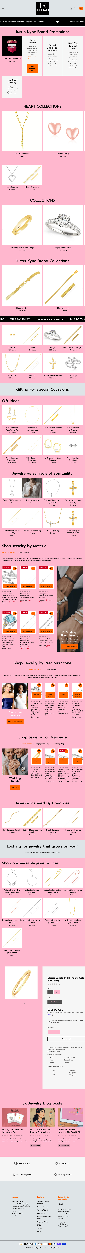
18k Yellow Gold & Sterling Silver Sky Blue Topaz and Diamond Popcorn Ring (8, 642)
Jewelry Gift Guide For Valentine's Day (12, 1131)
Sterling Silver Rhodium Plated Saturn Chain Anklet (27, 596)
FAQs (39, 1225)
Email (61, 1204)
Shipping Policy (42, 1222)
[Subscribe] (70, 1204)
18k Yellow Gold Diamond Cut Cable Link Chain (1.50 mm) (50, 707)
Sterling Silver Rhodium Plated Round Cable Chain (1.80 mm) (27, 641)
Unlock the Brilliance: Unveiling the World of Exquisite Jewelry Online (69, 1131)
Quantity (50, 1028)
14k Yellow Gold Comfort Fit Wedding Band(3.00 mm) (36, 772)
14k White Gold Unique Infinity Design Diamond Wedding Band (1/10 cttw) (50, 774)
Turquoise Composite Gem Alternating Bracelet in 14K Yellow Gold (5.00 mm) (77, 709)
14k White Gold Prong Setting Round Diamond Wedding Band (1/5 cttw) (77, 774)
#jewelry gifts (35, 1146)
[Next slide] (83, 135)
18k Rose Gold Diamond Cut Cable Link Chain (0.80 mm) (63, 707)
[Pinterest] (14, 1213)
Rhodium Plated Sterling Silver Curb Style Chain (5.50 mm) (46, 641)
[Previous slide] (1, 135)
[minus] (50, 1032)
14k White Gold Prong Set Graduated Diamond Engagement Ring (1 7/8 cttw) (36, 709)
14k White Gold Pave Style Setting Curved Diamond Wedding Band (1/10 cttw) (63, 774)
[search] (70, 8)
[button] (66, 1039)
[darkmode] (81, 8)
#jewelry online (64, 1146)
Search (39, 1228)
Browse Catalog (42, 1207)
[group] (21, 982)
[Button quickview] (15, 568)
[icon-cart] (75, 8)
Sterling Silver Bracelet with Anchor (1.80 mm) (46, 596)
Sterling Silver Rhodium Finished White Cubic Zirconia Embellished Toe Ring (9, 596)
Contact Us (41, 1213)
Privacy (39, 1232)
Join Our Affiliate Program (43, 1203)
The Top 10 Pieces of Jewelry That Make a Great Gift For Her (40, 1131)
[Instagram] (20, 1213)
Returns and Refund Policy (44, 1218)
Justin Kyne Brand (38, 1248)
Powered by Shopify (53, 1248)
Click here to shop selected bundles (32, 59)
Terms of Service (43, 1210)
